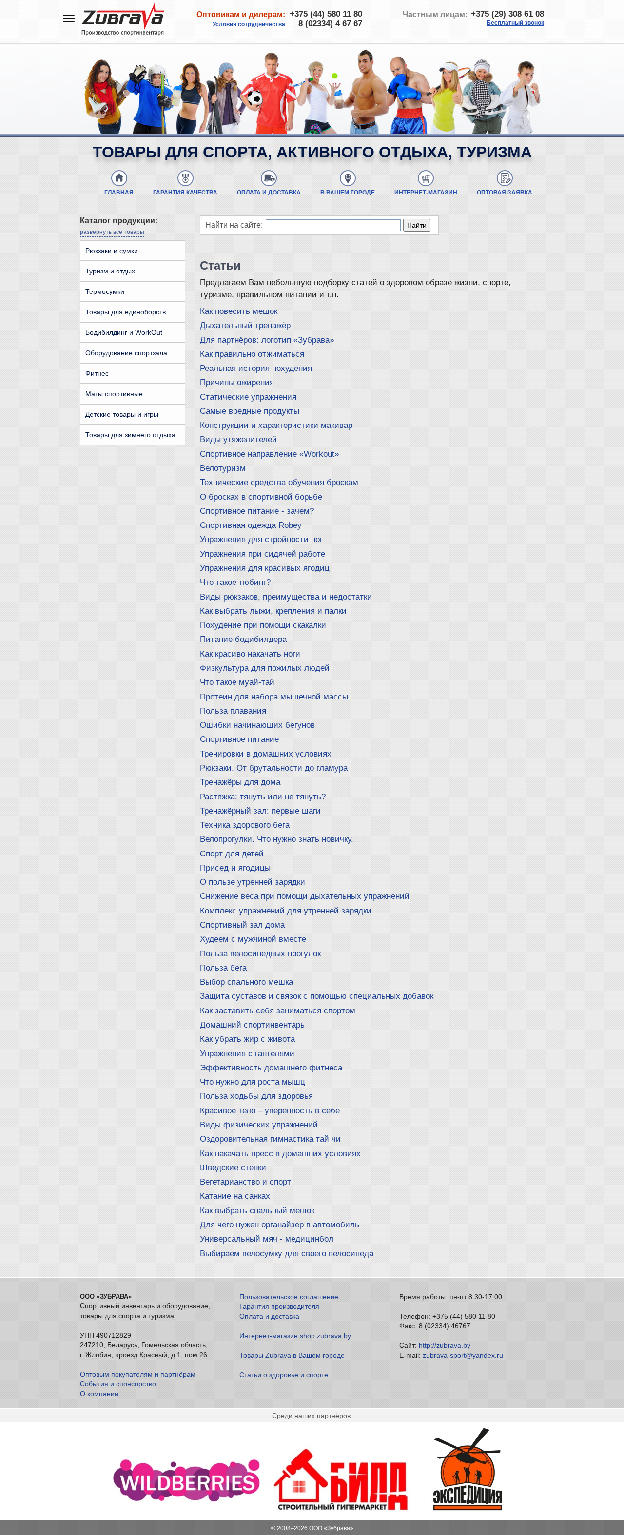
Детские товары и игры (121, 414)
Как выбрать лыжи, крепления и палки (273, 611)
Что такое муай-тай (237, 682)
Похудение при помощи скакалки (263, 625)
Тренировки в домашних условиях (266, 753)
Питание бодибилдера (243, 639)
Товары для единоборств (125, 312)
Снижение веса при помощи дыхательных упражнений (305, 896)
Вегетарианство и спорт (245, 1181)
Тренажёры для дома (240, 782)
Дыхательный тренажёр (245, 325)
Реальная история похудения (256, 368)
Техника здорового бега (245, 825)
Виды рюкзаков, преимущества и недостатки (286, 597)
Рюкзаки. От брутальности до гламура (274, 768)
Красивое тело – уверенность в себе (270, 1110)
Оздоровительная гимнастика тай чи (270, 1139)
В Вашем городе (347, 192)
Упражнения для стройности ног (261, 539)
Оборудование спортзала (126, 353)
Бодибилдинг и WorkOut (123, 332)
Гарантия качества (185, 192)
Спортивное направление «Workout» (269, 454)
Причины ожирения (237, 382)
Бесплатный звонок (515, 22)
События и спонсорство (118, 1384)
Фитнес (97, 373)
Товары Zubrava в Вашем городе (292, 1355)
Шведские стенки (233, 1167)
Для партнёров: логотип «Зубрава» (267, 340)
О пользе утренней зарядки (252, 882)
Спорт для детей (232, 853)
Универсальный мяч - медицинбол (266, 1239)
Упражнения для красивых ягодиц (265, 568)
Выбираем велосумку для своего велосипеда (286, 1253)
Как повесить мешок (238, 311)
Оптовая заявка (504, 192)
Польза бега (223, 967)
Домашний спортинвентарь (252, 1025)
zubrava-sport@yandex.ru (463, 1355)
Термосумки (104, 291)
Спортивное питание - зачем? (257, 511)
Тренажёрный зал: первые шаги (260, 811)
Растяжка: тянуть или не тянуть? (263, 796)
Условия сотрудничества (249, 24)
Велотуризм (223, 468)
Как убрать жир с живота (247, 1039)
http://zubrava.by (444, 1345)
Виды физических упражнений (259, 1124)
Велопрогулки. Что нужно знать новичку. (276, 839)
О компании (99, 1394)
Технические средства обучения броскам (279, 482)
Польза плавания (233, 711)
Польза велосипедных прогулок (260, 953)
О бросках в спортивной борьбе (261, 497)
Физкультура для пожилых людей (265, 668)
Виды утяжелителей (238, 439)
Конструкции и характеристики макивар (276, 425)
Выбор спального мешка (246, 982)
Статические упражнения (248, 397)
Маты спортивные (114, 394)
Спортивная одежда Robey (251, 525)
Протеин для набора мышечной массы (274, 696)
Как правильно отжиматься (252, 354)
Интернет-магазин (425, 192)
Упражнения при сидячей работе (262, 554)
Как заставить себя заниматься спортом (277, 1010)
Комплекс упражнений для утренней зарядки (285, 910)
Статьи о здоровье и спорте (283, 1375)
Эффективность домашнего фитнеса (271, 1067)
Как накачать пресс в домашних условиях (280, 1153)
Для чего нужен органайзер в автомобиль (279, 1224)
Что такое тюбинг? (235, 582)
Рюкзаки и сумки (111, 250)
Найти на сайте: (234, 225)
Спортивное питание (239, 739)
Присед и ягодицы (235, 868)
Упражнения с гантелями (247, 1053)
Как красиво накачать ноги (250, 654)
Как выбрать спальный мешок (257, 1210)
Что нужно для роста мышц (252, 1082)
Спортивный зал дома (242, 925)
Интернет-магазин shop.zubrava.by (295, 1336)
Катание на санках (235, 1196)
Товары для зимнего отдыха (130, 435)
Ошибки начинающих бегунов (257, 725)
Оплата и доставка (269, 192)
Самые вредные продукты (249, 411)
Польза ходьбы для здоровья (256, 1096)
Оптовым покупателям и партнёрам (137, 1374)
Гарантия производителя (279, 1306)
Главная (119, 192)
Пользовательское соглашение (288, 1297)
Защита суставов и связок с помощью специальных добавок (316, 996)
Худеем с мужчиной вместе (253, 939)
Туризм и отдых (110, 271)
